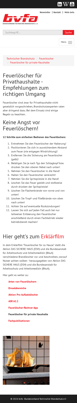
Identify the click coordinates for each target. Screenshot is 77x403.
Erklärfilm (52, 236)
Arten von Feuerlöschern (22, 281)
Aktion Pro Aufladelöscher (23, 294)
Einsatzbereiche (17, 288)
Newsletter (45, 12)
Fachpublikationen (19, 320)
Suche (68, 32)
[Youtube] (72, 4)
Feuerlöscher (46, 58)
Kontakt (57, 12)
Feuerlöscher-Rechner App (23, 307)
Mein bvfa (69, 12)
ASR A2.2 (13, 301)
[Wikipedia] (66, 4)
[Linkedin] (60, 4)
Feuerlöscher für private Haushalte (30, 62)
